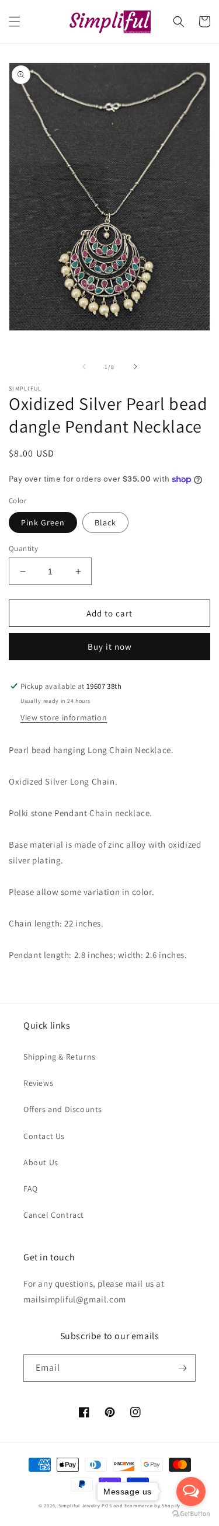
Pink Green (43, 522)
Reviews (38, 1083)
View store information (63, 717)
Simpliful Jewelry (79, 1505)
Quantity (23, 548)
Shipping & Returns (59, 1056)
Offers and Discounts (62, 1109)
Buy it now (110, 646)
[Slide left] (84, 366)
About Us (40, 1162)
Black (105, 522)
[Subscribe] (182, 1368)
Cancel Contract (53, 1215)
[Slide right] (135, 366)
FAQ (30, 1188)
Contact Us (44, 1136)
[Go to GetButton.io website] (191, 1514)
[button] (14, 21)
